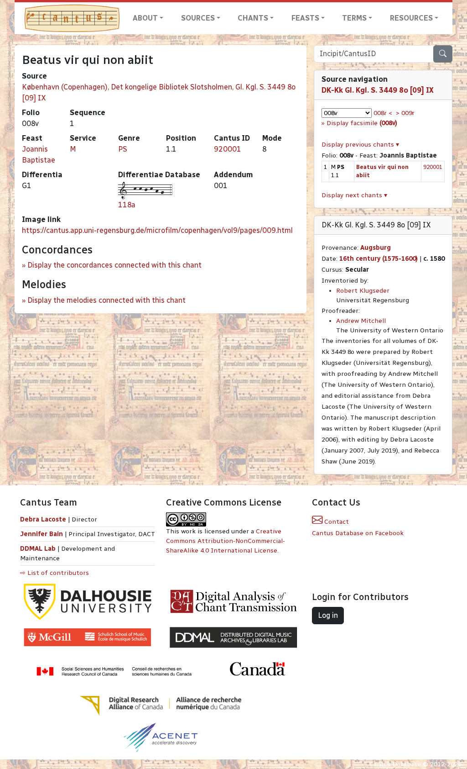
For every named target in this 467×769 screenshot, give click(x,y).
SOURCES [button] (198, 18)
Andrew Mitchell (361, 321)
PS (122, 149)
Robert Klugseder (362, 291)
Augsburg (375, 248)
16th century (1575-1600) (378, 259)
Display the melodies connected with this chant (106, 300)
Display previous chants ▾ (360, 144)
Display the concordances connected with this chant (114, 265)
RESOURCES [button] (411, 18)
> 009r (405, 113)
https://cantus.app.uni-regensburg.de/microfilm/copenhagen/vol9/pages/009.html (157, 230)
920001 (227, 149)
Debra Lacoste (43, 519)
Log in (328, 615)
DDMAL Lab (38, 549)
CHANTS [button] (253, 18)
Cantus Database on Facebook (358, 533)
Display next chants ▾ (354, 195)
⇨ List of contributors (54, 573)
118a (126, 204)
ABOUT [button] (145, 18)
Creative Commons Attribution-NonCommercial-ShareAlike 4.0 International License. (225, 540)
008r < (383, 113)
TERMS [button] (354, 18)
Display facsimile (362, 123)
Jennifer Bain (42, 534)
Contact (335, 522)
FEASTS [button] (305, 18)
